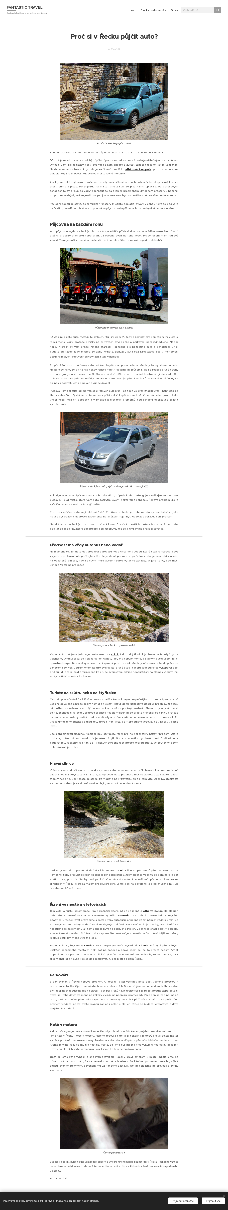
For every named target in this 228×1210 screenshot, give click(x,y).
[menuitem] (133, 10)
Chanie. (144, 945)
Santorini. (116, 870)
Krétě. (115, 654)
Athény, (148, 911)
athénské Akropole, (138, 169)
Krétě (88, 945)
